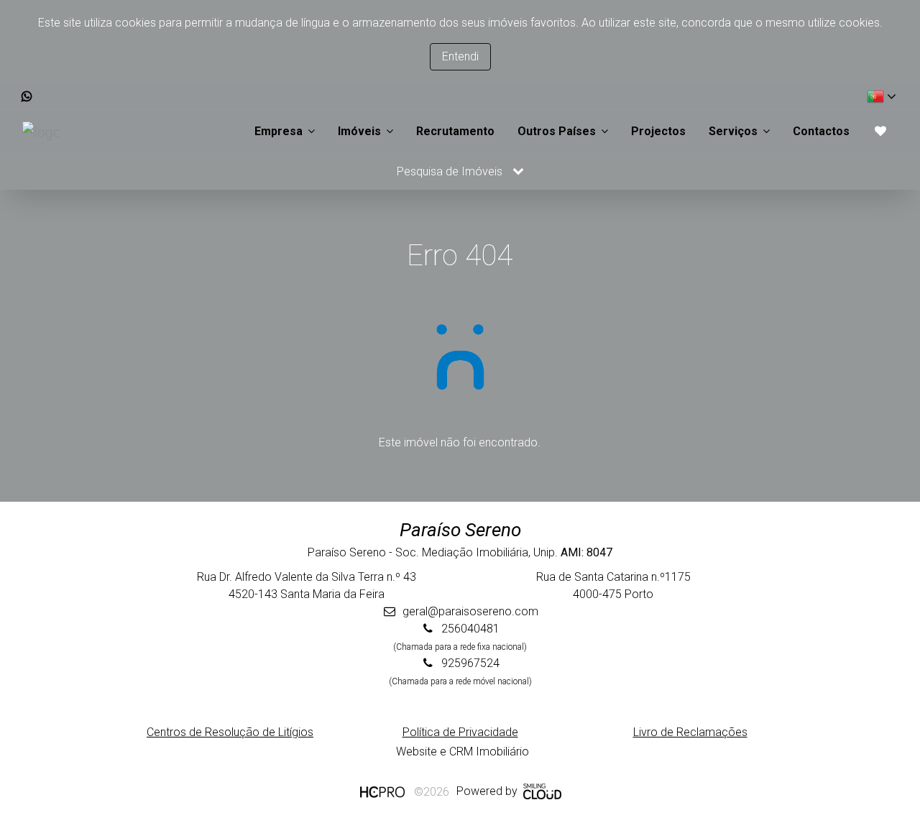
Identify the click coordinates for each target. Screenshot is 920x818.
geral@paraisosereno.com (470, 611)
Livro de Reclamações (690, 732)
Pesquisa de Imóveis (451, 171)
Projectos (658, 131)
